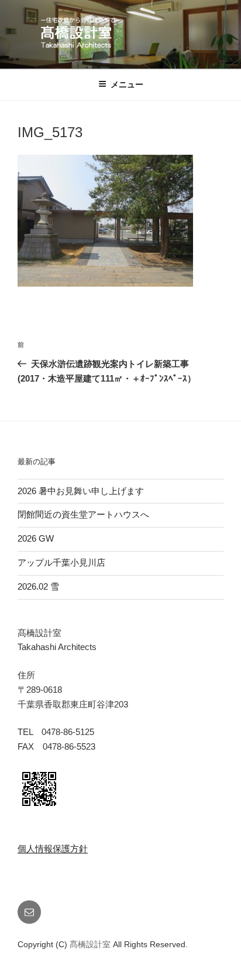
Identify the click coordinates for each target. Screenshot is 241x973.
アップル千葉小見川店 (61, 562)
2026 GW (36, 538)
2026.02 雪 (38, 586)
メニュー (127, 84)
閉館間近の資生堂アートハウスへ (88, 514)
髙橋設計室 (91, 944)
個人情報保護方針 (53, 848)
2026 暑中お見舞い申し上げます (81, 491)
